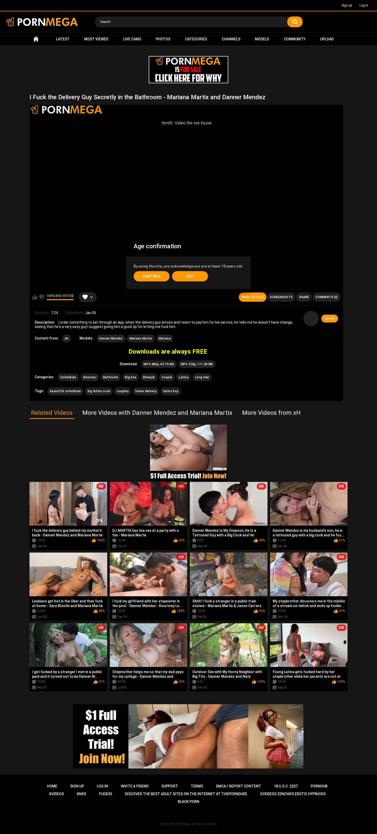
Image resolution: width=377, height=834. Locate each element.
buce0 (329, 318)
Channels (231, 39)
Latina (183, 377)
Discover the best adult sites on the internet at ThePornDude (186, 794)
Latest (63, 39)
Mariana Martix (141, 338)
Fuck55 (105, 794)
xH (66, 338)
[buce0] (311, 318)
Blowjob (149, 377)
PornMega (183, 824)
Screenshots (281, 297)
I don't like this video (41, 297)
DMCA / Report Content (238, 786)
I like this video (34, 297)
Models (262, 39)
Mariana (165, 338)
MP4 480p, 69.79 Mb (159, 364)
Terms (197, 786)
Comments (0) (326, 297)
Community (294, 39)
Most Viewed (96, 39)
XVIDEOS (56, 794)
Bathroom (110, 377)
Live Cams (132, 39)
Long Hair (202, 377)
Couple (167, 377)
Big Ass (130, 377)
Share (304, 297)
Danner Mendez (111, 338)
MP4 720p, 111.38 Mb (197, 364)
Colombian (68, 377)
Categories (196, 39)
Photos (163, 39)
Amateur (89, 377)
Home (35, 39)
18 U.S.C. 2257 (286, 786)
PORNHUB (319, 786)
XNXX (81, 794)
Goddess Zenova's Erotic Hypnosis (293, 794)
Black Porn (188, 802)
